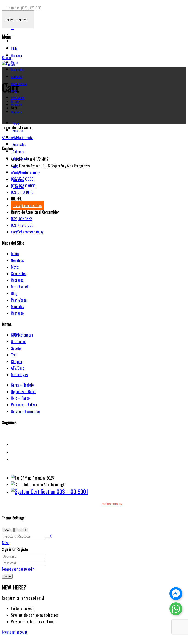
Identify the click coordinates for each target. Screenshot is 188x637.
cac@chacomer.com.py (27, 232)
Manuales (16, 104)
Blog (14, 90)
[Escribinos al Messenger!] (175, 594)
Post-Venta (17, 97)
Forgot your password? (18, 569)
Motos (14, 62)
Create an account (14, 632)
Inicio (14, 48)
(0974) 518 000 (22, 225)
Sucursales (17, 69)
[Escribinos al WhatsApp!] (175, 609)
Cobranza (16, 76)
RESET (21, 530)
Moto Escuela (19, 83)
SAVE (8, 530)
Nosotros (16, 55)
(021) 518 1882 (21, 218)
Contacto (16, 111)
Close (5, 542)
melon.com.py (112, 503)
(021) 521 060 (31, 8)
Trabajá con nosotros (27, 205)
